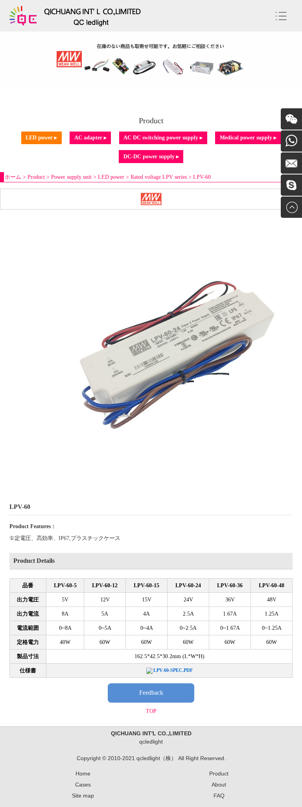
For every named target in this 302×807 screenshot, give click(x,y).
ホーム (13, 177)
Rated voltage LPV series (159, 177)
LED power (111, 177)
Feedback (151, 692)
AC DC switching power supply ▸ (163, 138)
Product (36, 177)
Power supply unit (71, 177)
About (219, 784)
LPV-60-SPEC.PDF (173, 670)
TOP (151, 711)
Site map (83, 795)
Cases (83, 784)
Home (83, 773)
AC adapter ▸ (90, 138)
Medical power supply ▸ (248, 138)
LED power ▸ (41, 138)
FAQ (219, 795)
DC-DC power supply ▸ (151, 157)
